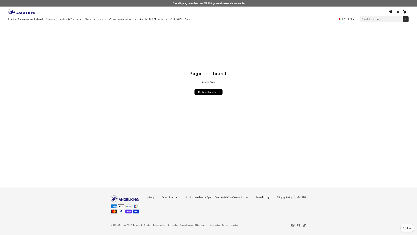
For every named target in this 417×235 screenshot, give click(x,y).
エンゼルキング (125, 225)
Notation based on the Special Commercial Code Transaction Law (217, 197)
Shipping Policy (284, 197)
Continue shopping (207, 92)
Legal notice (215, 225)
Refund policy (159, 225)
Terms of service (169, 197)
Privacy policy (172, 225)
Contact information (230, 225)
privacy (150, 197)
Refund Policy (262, 197)
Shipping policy (201, 225)
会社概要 (301, 197)
